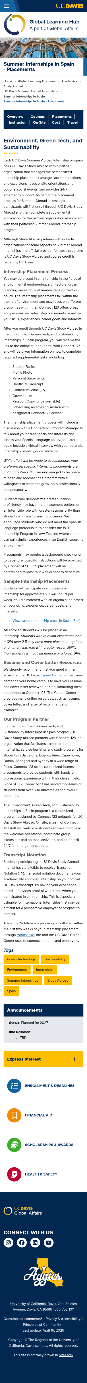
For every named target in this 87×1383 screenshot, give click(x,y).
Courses (38, 116)
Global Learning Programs (37, 81)
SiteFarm (66, 1355)
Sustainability (55, 959)
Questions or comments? (23, 1318)
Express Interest (24, 1059)
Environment (17, 969)
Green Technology (21, 959)
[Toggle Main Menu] (6, 6)
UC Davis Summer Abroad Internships (31, 91)
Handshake (25, 934)
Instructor (17, 122)
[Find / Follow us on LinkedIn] (35, 1242)
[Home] (15, 24)
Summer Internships (22, 980)
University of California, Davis (33, 1303)
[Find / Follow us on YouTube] (49, 1242)
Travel (72, 122)
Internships (44, 969)
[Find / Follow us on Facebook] (22, 1242)
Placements (62, 116)
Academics (69, 81)
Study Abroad (13, 86)
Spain (11, 990)
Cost (56, 122)
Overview (15, 116)
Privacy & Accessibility (63, 1318)
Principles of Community (42, 1324)
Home (8, 81)
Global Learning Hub (54, 21)
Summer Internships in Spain (24, 96)
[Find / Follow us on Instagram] (8, 1242)
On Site (39, 122)
